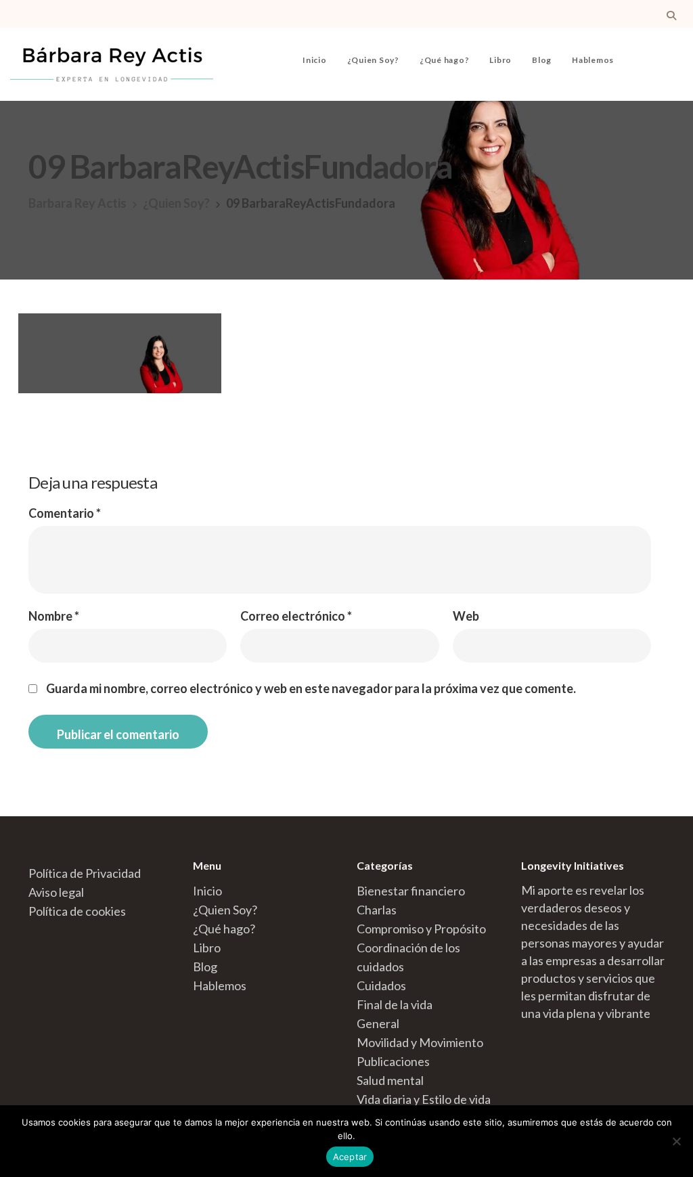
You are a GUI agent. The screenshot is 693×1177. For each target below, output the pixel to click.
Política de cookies (77, 911)
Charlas (377, 909)
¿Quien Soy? (373, 60)
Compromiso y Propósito (421, 928)
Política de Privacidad (84, 873)
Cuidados (381, 985)
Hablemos (593, 60)
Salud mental (390, 1080)
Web (466, 616)
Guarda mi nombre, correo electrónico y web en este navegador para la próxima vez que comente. (311, 688)
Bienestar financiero (411, 890)
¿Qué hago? (445, 60)
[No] (676, 1141)
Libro (500, 60)
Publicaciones (393, 1061)
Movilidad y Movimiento (420, 1042)
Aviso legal (56, 892)
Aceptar (350, 1156)
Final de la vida (394, 1004)
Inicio (315, 60)
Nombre (53, 616)
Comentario (64, 513)
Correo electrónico (296, 616)
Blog (542, 60)
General (378, 1023)
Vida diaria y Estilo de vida (424, 1099)
